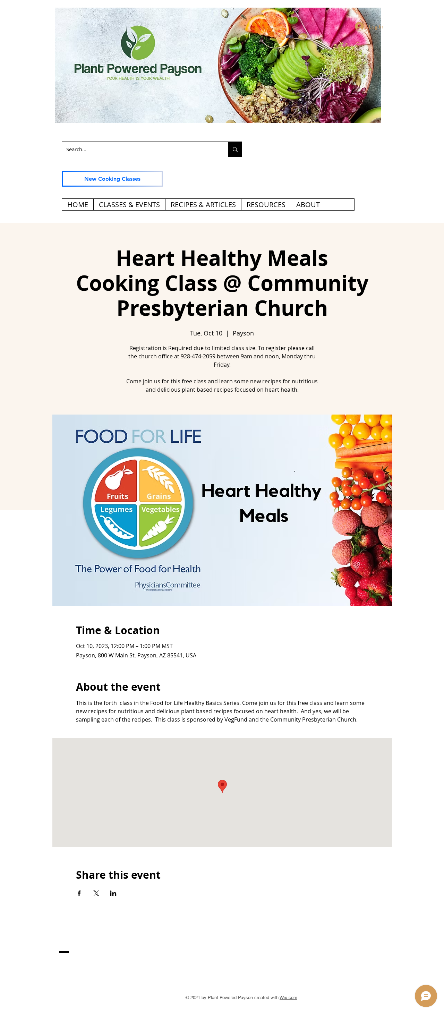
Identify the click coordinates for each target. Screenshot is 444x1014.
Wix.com (288, 997)
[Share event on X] (96, 893)
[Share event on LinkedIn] (113, 893)
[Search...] (235, 149)
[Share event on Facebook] (79, 893)
